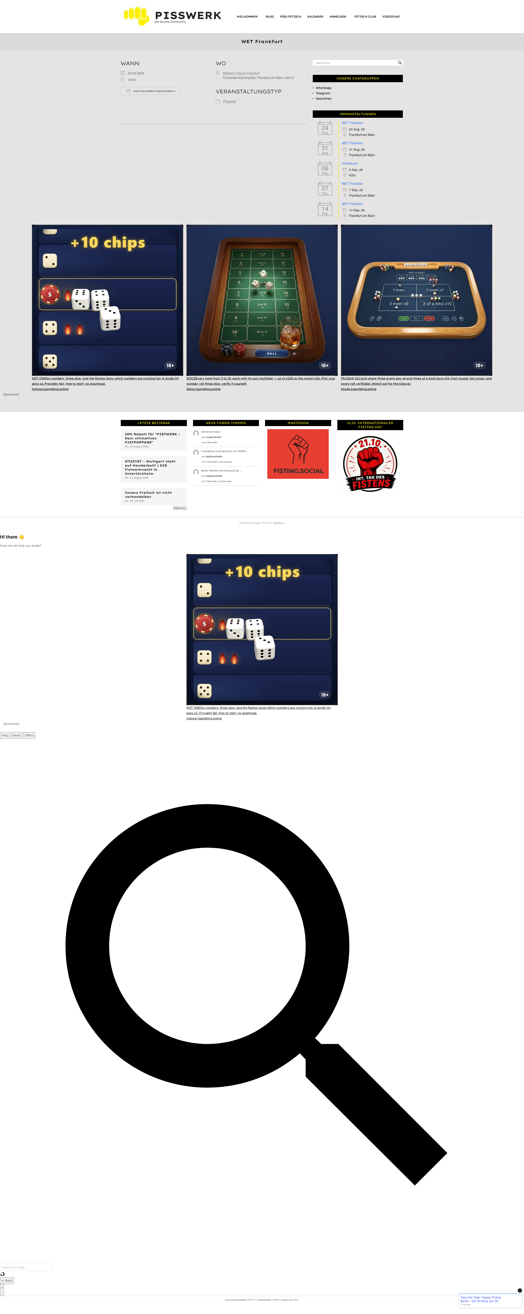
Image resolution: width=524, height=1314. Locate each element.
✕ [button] (521, 4)
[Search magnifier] (400, 63)
